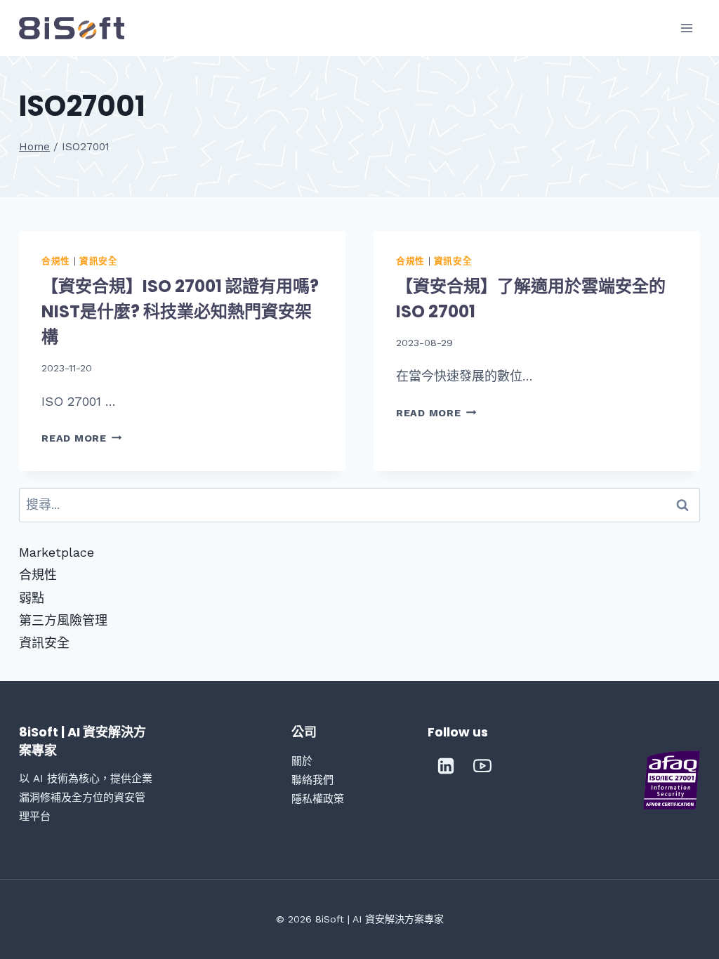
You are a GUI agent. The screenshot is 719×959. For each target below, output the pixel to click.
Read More (81, 438)
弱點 (31, 597)
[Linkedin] (446, 766)
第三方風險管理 (63, 620)
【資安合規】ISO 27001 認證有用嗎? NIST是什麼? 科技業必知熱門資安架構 (180, 311)
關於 (301, 761)
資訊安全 (98, 261)
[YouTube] (482, 766)
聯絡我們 (312, 780)
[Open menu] (687, 28)
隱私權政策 (317, 799)
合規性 (55, 261)
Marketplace (56, 552)
